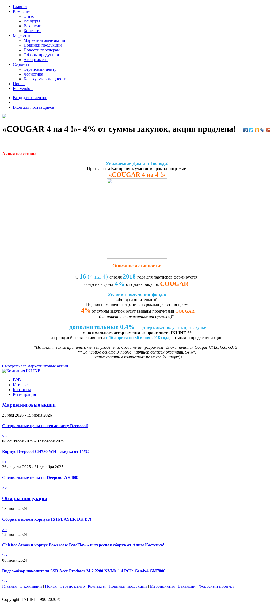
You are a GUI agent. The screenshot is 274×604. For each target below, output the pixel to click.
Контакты (32, 30)
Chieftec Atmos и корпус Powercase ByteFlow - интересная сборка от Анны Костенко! (83, 545)
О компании (31, 586)
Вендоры (32, 21)
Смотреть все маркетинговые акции (35, 366)
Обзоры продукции (41, 54)
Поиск (19, 83)
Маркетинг (23, 35)
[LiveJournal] (262, 130)
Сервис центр (72, 586)
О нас (29, 16)
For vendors (23, 88)
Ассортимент (36, 59)
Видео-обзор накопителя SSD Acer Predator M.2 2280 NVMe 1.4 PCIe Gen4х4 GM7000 (83, 571)
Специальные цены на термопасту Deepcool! (45, 425)
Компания (22, 11)
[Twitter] (251, 130)
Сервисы (21, 64)
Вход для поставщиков (33, 107)
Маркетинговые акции (44, 40)
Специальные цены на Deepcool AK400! (40, 477)
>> (4, 436)
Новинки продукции (43, 45)
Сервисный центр (40, 69)
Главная (20, 6)
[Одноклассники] (257, 130)
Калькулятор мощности (45, 79)
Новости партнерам (42, 50)
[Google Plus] (268, 130)
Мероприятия (162, 586)
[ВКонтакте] (246, 130)
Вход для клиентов (30, 97)
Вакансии (32, 26)
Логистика (33, 74)
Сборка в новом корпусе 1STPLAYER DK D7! (46, 519)
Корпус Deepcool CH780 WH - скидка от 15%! (45, 451)
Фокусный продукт (216, 586)
